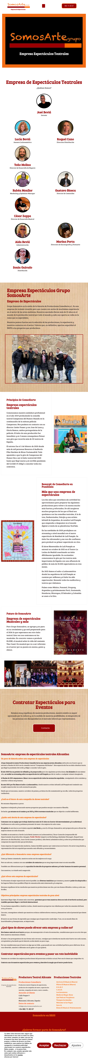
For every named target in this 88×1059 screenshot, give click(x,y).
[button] (43, 6)
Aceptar (44, 1045)
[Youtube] (44, 1021)
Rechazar (60, 1045)
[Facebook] (36, 1021)
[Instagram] (51, 1021)
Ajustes (76, 1045)
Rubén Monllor (35, 837)
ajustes (20, 1055)
